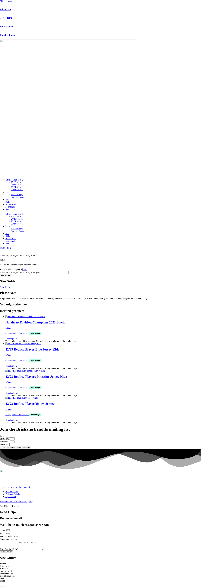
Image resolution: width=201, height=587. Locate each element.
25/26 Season (17, 182)
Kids (7, 202)
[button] (100, 563)
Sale (7, 209)
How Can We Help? (9, 549)
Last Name (5, 441)
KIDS (2, 269)
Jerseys (3, 563)
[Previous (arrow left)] (1, 586)
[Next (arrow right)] (4, 586)
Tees (2, 578)
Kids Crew (4, 566)
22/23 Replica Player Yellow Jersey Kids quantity (21, 272)
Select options (11, 339)
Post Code (4, 444)
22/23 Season (17, 189)
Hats (7, 199)
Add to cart (5, 275)
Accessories (10, 204)
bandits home (7, 35)
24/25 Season (17, 185)
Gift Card (5, 9)
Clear (25, 269)
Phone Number (7, 536)
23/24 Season (17, 187)
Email (3, 436)
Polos (2, 581)
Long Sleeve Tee (7, 576)
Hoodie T (4, 568)
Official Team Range (14, 180)
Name (3, 531)
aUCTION (6, 18)
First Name (5, 439)
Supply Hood (6, 571)
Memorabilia (10, 207)
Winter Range (17, 194)
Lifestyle (9, 192)
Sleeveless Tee (6, 573)
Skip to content (6, 1)
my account (6, 26)
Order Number (6, 539)
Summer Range (17, 197)
